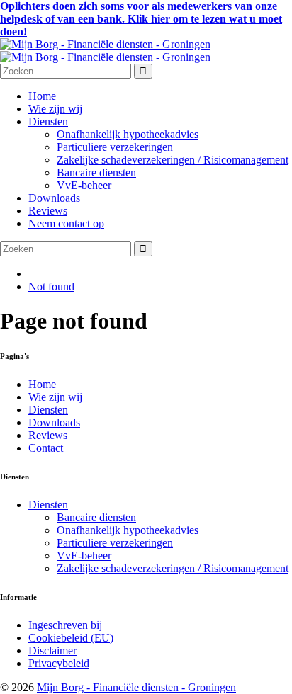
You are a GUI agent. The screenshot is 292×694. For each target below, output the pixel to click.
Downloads (54, 198)
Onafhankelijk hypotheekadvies (127, 134)
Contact (45, 448)
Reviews (47, 211)
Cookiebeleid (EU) (70, 638)
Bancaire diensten (96, 172)
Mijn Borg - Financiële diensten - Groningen (136, 687)
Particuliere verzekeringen (115, 147)
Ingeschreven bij (65, 625)
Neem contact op (66, 223)
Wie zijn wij (55, 109)
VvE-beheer (84, 185)
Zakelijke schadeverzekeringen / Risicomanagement (172, 160)
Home (42, 96)
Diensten (48, 121)
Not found (51, 286)
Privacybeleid (58, 663)
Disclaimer (52, 650)
